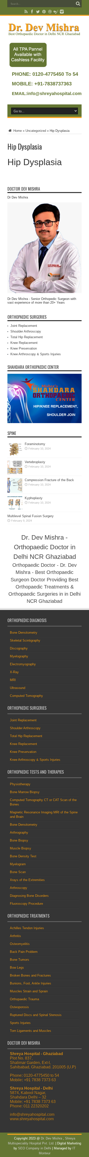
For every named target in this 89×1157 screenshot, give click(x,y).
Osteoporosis (19, 1007)
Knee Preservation (23, 348)
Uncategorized (35, 131)
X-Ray (14, 672)
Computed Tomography (26, 696)
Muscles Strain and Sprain (29, 991)
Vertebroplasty (35, 462)
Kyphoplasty (34, 498)
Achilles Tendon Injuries (27, 928)
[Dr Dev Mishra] (44, 33)
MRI (13, 680)
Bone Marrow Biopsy (25, 792)
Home (17, 131)
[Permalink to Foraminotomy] (14, 455)
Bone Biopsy (19, 840)
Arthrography (19, 832)
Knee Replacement (24, 343)
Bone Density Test (23, 856)
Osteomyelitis (20, 944)
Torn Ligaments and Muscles (30, 1031)
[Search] (78, 3)
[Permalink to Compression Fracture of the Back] (14, 491)
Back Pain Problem (24, 952)
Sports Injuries (20, 1023)
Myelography (19, 656)
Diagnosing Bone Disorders (29, 896)
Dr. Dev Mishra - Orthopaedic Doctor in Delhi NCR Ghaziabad (44, 547)
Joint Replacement (23, 326)
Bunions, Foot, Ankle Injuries (30, 983)
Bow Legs (17, 967)
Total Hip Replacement (26, 337)
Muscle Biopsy (20, 848)
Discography (19, 648)
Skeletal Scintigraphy (25, 640)
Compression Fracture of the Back (49, 480)
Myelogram (18, 864)
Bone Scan (18, 872)
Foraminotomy (35, 444)
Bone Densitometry (23, 632)
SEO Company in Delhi (34, 1148)
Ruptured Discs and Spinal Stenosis (36, 1015)
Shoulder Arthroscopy (25, 331)
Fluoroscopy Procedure (26, 903)
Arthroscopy (18, 888)
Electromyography (23, 664)
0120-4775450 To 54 (54, 74)
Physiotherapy (20, 784)
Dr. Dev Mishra (51, 1138)
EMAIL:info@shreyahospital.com (47, 93)
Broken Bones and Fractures (30, 975)
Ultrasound (17, 688)
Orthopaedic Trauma (24, 999)
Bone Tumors (19, 959)
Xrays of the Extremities (27, 880)
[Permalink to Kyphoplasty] (14, 509)
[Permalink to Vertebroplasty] (14, 473)
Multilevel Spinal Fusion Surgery (30, 516)
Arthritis (15, 936)
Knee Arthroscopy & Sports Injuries (35, 354)
